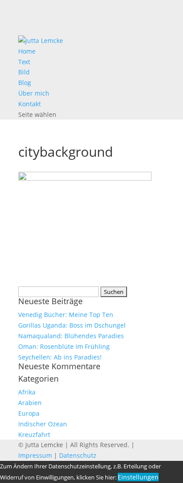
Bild (24, 72)
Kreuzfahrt (34, 434)
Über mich (33, 93)
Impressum (35, 455)
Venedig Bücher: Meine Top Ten (65, 314)
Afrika (27, 392)
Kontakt (29, 104)
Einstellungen (138, 477)
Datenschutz (77, 455)
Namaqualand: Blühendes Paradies (71, 336)
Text (24, 62)
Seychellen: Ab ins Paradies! (60, 357)
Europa (29, 413)
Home (27, 51)
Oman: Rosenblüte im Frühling (64, 346)
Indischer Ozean (42, 424)
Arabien (30, 402)
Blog (24, 82)
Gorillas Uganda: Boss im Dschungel (72, 325)
